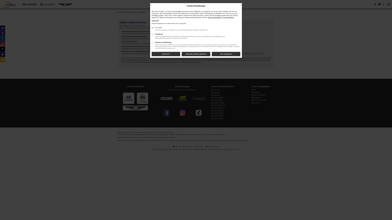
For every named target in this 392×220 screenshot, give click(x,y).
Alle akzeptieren (226, 54)
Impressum (155, 20)
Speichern (166, 54)
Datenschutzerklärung (215, 17)
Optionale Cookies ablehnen (196, 54)
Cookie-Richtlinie (228, 17)
